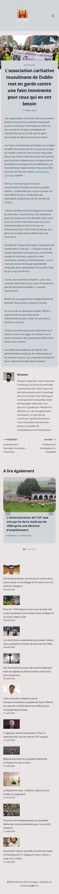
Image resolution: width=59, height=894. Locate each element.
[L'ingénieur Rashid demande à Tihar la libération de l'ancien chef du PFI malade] (29, 724)
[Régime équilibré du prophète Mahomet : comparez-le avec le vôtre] (29, 750)
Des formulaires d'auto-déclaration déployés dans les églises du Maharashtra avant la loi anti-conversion (27, 671)
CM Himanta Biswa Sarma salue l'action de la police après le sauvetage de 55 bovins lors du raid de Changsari (28, 582)
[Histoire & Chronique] (22, 16)
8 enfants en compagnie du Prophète (48, 445)
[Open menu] (53, 15)
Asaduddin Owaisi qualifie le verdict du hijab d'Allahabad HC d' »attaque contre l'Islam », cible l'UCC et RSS (27, 854)
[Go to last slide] (8, 512)
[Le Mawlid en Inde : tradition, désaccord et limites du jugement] (29, 779)
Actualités (29, 65)
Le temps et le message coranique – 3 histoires (14, 445)
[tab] (24, 549)
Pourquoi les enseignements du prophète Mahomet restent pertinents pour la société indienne (26, 824)
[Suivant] (51, 512)
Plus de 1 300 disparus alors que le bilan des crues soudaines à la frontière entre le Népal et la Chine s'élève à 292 (28, 613)
